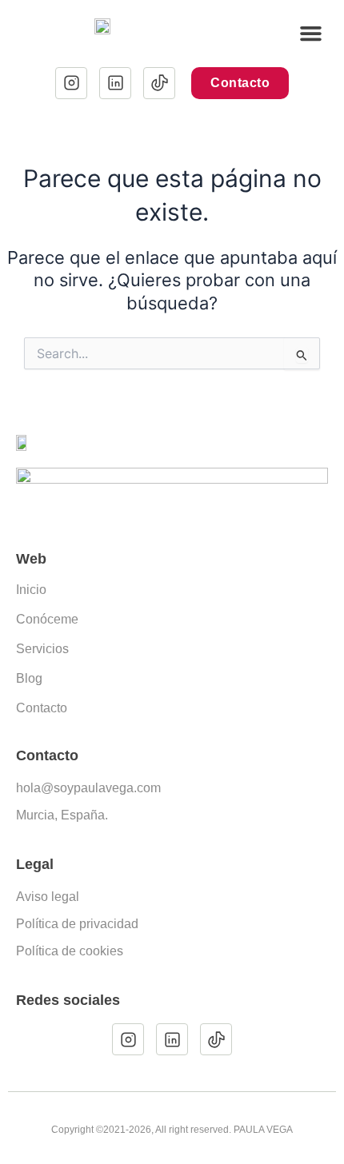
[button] (311, 33)
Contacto (41, 708)
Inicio (31, 589)
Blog (29, 678)
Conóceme (47, 619)
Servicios (42, 649)
